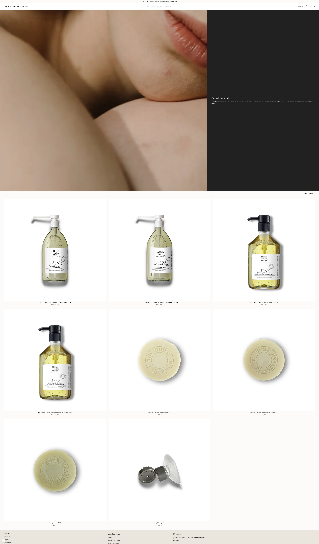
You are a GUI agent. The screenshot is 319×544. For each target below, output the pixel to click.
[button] (153, 6)
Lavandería (7, 536)
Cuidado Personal (8, 542)
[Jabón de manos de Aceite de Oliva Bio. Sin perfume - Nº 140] (55, 250)
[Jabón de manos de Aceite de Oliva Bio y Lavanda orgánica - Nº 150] (159, 250)
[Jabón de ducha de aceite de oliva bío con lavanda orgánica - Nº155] (55, 360)
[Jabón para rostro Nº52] (55, 470)
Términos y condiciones (114, 540)
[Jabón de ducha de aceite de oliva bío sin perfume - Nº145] (264, 250)
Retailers (110, 537)
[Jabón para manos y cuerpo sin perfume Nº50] (159, 360)
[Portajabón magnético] (159, 470)
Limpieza (6, 539)
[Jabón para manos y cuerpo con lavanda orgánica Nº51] (264, 360)
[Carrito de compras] (314, 6)
